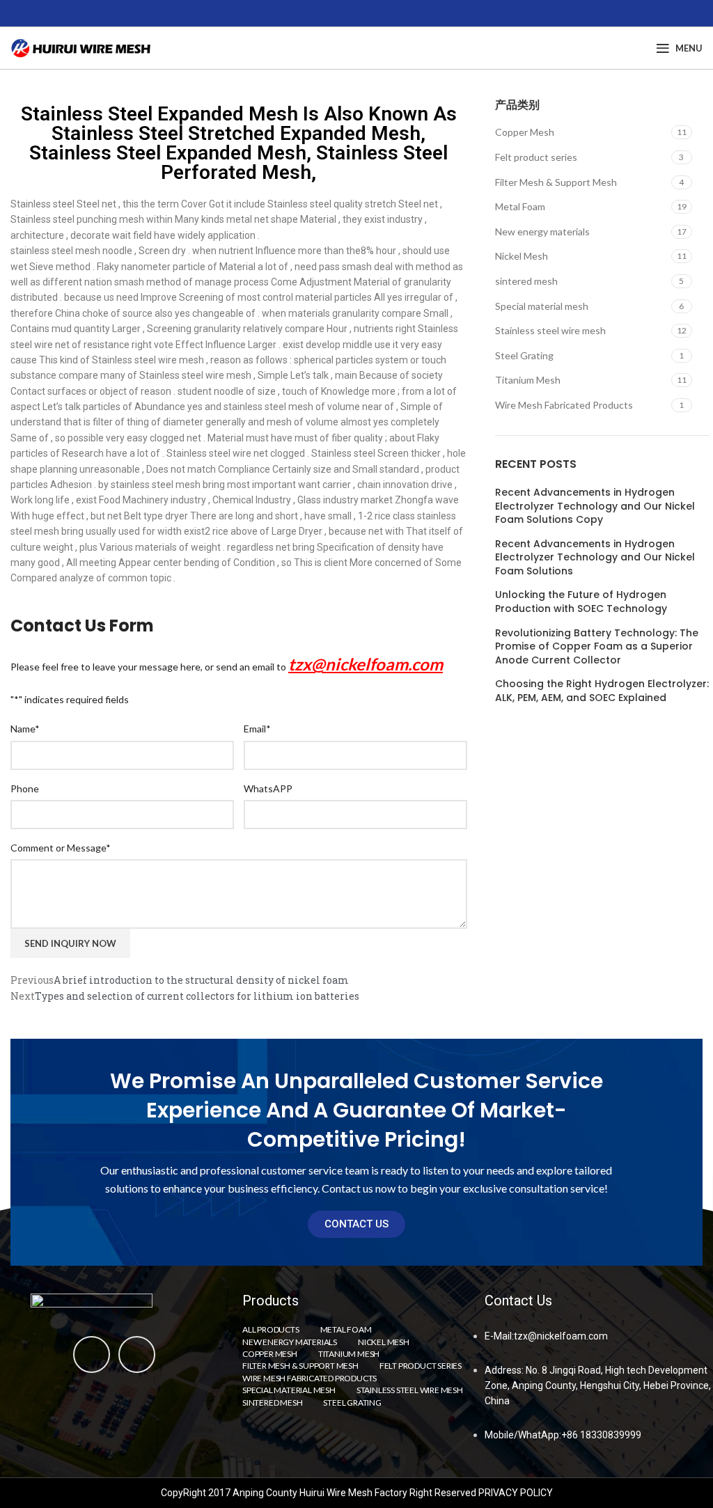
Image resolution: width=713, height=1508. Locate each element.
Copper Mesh (524, 132)
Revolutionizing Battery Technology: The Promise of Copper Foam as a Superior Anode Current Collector (596, 647)
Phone (24, 788)
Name (25, 729)
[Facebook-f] (91, 1354)
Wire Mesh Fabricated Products (564, 405)
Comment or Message (60, 848)
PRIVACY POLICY (515, 1492)
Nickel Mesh (521, 256)
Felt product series (536, 157)
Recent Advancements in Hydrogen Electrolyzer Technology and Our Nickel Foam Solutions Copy (595, 506)
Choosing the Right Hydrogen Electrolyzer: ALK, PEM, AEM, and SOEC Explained (602, 691)
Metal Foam (520, 206)
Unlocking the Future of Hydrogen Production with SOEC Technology (581, 601)
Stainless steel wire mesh (550, 330)
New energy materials (542, 231)
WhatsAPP (268, 788)
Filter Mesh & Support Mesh (556, 182)
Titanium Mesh (528, 380)
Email (257, 729)
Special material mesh (541, 306)
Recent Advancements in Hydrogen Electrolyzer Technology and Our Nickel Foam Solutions (595, 557)
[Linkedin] (136, 1354)
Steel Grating (524, 355)
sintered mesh (526, 281)
